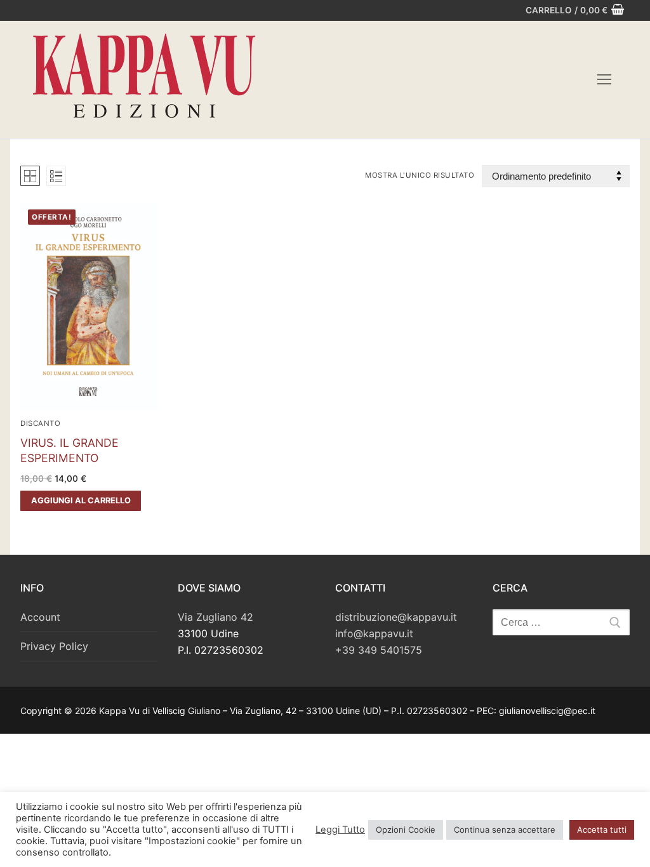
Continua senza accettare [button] (504, 829)
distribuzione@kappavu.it (396, 617)
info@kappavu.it (374, 633)
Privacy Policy (54, 646)
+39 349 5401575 (378, 650)
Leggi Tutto (340, 829)
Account (40, 617)
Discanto (40, 423)
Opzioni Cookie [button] (405, 829)
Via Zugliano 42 (215, 617)
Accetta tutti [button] (602, 829)
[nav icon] (604, 80)
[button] (80, 501)
